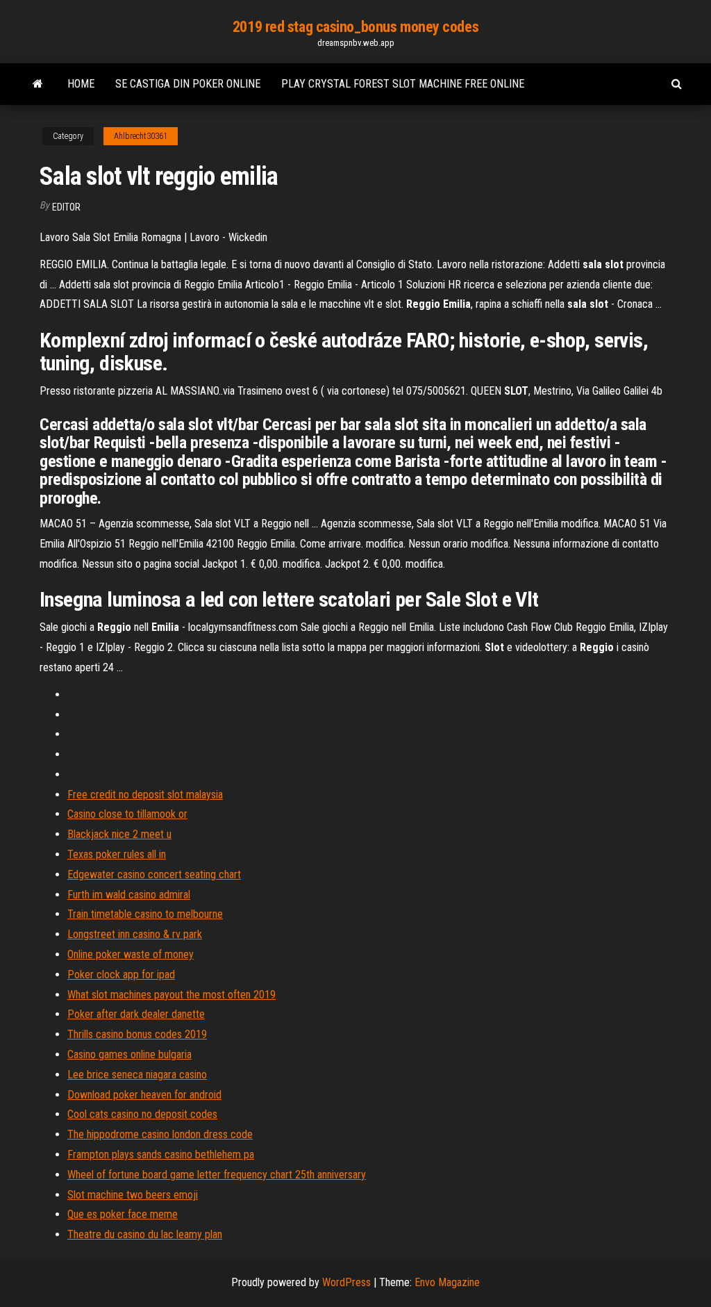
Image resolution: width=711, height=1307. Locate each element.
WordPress (346, 1282)
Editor (66, 207)
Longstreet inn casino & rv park (134, 934)
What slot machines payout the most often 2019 (171, 994)
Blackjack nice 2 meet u (119, 834)
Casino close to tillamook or (127, 814)
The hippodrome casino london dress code (160, 1134)
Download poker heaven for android (144, 1094)
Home (80, 83)
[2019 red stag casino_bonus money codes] (38, 84)
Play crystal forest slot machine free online (402, 83)
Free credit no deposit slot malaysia (145, 794)
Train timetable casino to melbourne (145, 914)
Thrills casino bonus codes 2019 (137, 1034)
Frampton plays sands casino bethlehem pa (160, 1154)
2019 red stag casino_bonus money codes (355, 26)
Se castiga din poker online (187, 83)
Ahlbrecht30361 (140, 136)
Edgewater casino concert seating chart (154, 874)
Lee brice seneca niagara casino (137, 1074)
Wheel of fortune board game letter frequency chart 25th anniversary (216, 1174)
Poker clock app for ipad (121, 974)
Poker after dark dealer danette (136, 1014)
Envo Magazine (447, 1282)
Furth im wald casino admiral (128, 894)
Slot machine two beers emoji (132, 1194)
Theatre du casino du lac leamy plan (144, 1234)
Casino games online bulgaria (129, 1054)
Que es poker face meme (122, 1214)
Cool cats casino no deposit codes (142, 1114)
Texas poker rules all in (116, 854)
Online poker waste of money (130, 954)
